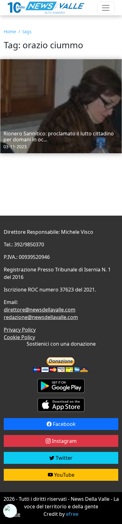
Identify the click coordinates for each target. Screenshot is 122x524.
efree (72, 514)
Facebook (64, 424)
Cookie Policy (19, 337)
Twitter (63, 457)
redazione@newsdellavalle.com (41, 317)
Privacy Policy (20, 329)
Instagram (64, 441)
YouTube (63, 474)
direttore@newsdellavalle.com (39, 309)
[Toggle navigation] (105, 8)
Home (10, 31)
